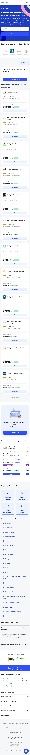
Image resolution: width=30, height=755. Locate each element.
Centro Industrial (10, 583)
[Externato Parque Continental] (5, 51)
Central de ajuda (17, 669)
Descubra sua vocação (8, 692)
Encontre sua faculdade (8, 701)
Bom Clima (8, 541)
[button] (2, 479)
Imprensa (21, 728)
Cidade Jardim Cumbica (12, 603)
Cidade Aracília (9, 587)
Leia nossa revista (7, 706)
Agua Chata (8, 528)
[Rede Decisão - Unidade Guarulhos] (19, 51)
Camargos (8, 563)
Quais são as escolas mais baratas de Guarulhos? (13, 629)
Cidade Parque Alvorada (12, 616)
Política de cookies (11, 728)
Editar (16, 460)
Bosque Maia (9, 554)
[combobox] (15, 29)
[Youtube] (21, 738)
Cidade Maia (8, 607)
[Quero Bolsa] (8, 2)
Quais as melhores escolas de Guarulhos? (14, 644)
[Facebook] (8, 738)
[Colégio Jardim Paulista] (26, 51)
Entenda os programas (8, 710)
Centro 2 (7, 572)
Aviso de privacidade (22, 723)
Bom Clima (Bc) (9, 545)
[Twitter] (18, 738)
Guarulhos (6, 8)
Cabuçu (7, 559)
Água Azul (8, 523)
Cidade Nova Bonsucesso (13, 611)
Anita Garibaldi (9, 532)
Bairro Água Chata (10, 536)
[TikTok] (15, 738)
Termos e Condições (8, 723)
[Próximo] (23, 397)
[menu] (27, 2)
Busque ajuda (5, 715)
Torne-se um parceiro (15, 732)
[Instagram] (12, 738)
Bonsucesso (8, 550)
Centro (7, 568)
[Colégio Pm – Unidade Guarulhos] (12, 51)
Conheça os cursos (7, 697)
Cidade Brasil (9, 592)
